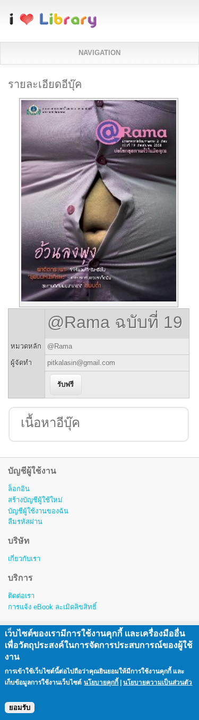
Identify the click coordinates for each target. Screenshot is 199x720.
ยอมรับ (19, 708)
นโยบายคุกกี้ (101, 682)
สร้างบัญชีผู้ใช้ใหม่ (35, 500)
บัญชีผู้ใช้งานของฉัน (38, 511)
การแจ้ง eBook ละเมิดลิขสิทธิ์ (52, 607)
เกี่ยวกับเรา (24, 559)
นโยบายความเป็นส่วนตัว (157, 682)
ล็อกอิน (19, 489)
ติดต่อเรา (21, 596)
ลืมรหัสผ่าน (25, 522)
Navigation (99, 53)
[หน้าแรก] (53, 26)
